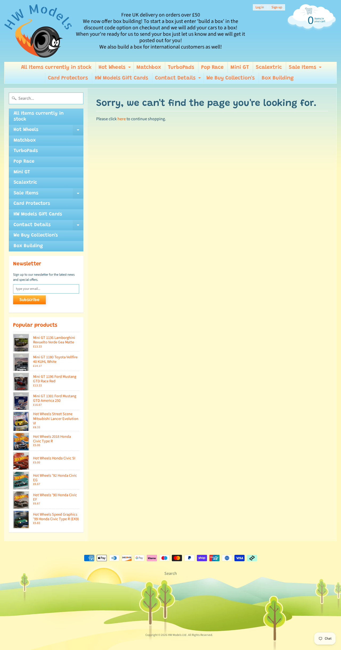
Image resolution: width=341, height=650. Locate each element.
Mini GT (239, 67)
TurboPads (181, 67)
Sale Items (306, 69)
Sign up (276, 7)
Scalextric (269, 67)
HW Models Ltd (177, 635)
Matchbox (148, 67)
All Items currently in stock (56, 67)
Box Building (278, 78)
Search (170, 573)
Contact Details (178, 79)
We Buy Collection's (230, 78)
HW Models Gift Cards (121, 78)
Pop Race (212, 67)
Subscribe (29, 300)
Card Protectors (68, 78)
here (121, 119)
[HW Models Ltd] (38, 31)
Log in (259, 7)
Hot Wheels (115, 69)
